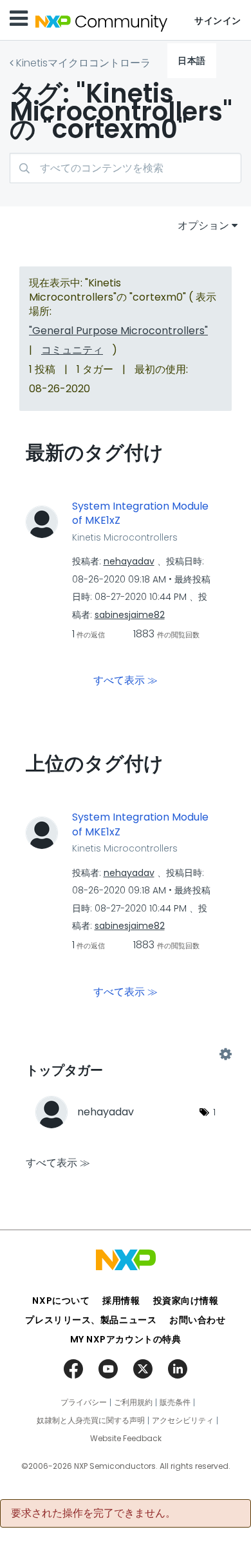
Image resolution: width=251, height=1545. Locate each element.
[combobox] (125, 168)
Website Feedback (126, 1438)
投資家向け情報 (186, 1300)
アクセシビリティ (183, 1420)
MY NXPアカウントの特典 (125, 1339)
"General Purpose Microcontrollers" (118, 330)
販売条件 (175, 1402)
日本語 (192, 60)
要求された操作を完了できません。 (93, 1513)
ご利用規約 (133, 1402)
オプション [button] (203, 225)
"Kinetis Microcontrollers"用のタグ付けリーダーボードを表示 (125, 1054)
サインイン (217, 20)
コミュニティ (72, 350)
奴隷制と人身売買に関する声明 (91, 1420)
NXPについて (60, 1300)
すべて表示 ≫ (125, 680)
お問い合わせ (197, 1319)
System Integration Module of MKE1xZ (140, 513)
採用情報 (121, 1300)
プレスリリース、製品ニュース (90, 1319)
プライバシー (83, 1402)
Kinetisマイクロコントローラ (83, 62)
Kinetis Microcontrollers (125, 537)
